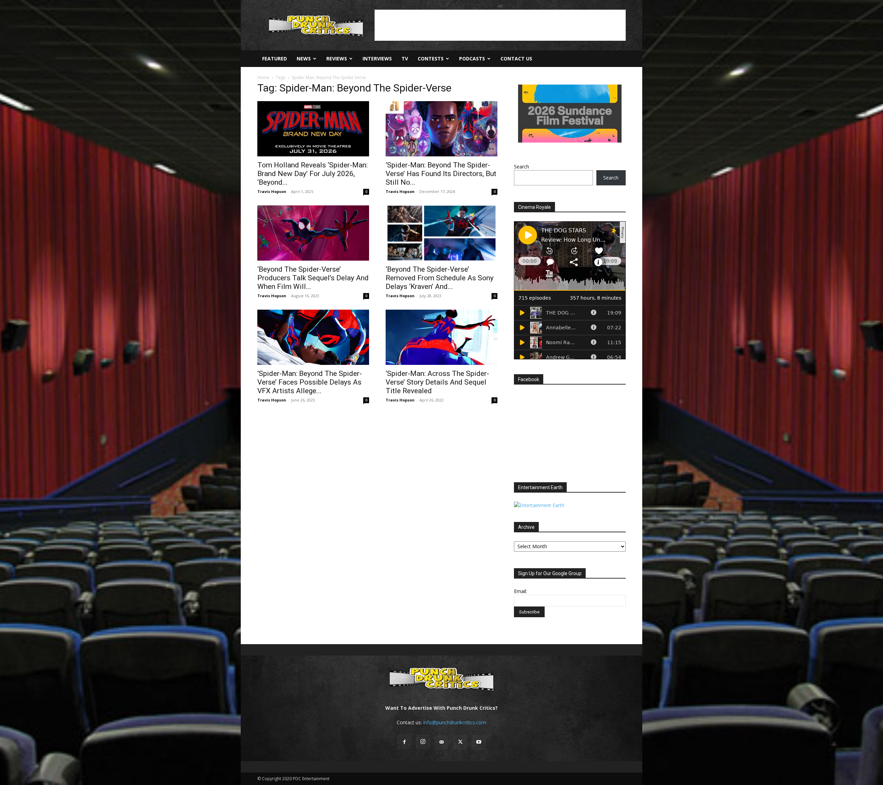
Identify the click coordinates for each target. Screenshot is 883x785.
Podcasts (472, 58)
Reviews (336, 58)
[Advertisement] (500, 25)
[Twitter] (460, 742)
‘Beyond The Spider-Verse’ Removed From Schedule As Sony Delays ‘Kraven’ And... (440, 278)
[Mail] (441, 742)
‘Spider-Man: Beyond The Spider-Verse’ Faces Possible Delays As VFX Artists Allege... (309, 382)
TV (404, 58)
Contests (431, 58)
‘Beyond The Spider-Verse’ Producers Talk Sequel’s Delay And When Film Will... (313, 278)
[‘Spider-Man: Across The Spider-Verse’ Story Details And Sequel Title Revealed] (441, 337)
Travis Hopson (271, 191)
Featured (274, 58)
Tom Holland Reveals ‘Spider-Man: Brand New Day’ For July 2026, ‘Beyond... (312, 173)
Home (263, 77)
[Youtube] (479, 742)
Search (521, 166)
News (304, 58)
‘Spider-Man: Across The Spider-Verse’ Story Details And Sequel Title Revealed (437, 382)
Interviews (377, 58)
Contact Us (516, 58)
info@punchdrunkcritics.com (454, 722)
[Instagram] (423, 742)
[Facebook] (404, 742)
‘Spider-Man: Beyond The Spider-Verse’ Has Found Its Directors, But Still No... (441, 173)
